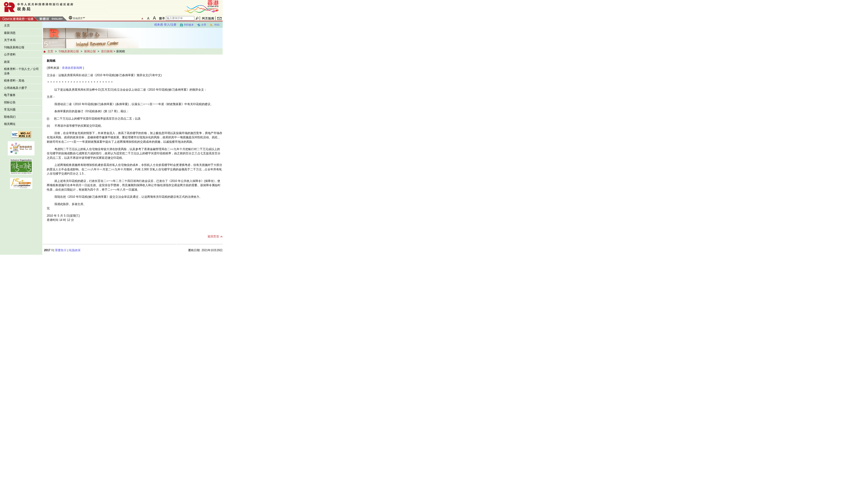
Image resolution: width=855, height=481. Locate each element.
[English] (57, 19)
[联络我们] (219, 18)
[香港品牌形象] (201, 6)
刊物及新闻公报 (14, 47)
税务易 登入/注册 (165, 24)
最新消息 (10, 33)
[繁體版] (44, 19)
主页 (7, 25)
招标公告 (10, 102)
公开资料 (10, 54)
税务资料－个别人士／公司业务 (21, 71)
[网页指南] (208, 18)
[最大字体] (154, 18)
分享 (203, 24)
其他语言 (78, 18)
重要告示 (61, 250)
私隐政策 (75, 250)
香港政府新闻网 (72, 67)
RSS (216, 24)
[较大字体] (148, 18)
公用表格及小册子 (15, 88)
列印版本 (189, 24)
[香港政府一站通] (19, 18)
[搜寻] (161, 18)
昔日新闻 (107, 51)
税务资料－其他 (14, 80)
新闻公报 (90, 51)
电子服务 (10, 95)
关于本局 (10, 40)
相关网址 (10, 124)
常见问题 (10, 109)
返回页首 (213, 236)
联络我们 (10, 116)
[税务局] (54, 7)
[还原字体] (142, 18)
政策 (7, 61)
